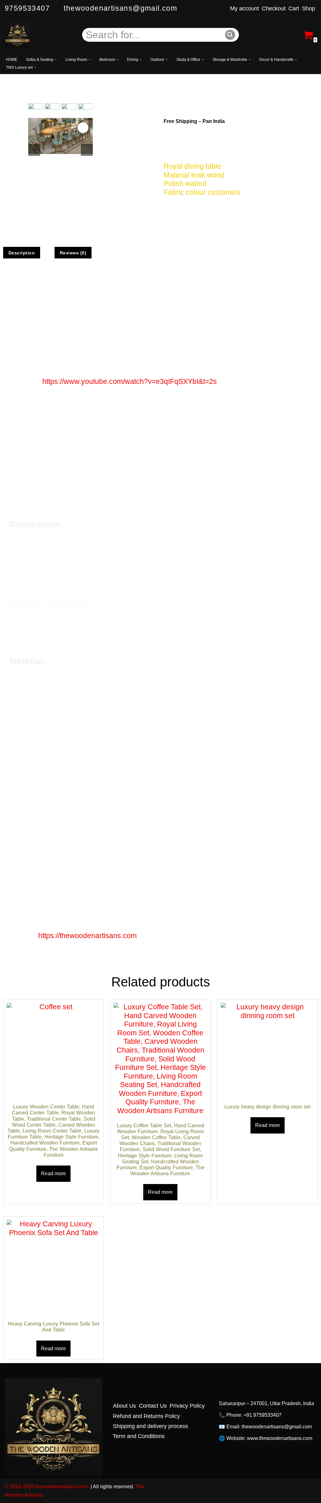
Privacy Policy (187, 1405)
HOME (11, 59)
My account (244, 8)
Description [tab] (21, 252)
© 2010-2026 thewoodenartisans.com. (47, 1486)
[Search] (230, 35)
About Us (124, 1405)
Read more (53, 1173)
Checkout (274, 8)
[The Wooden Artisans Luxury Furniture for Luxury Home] (17, 35)
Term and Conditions (139, 1436)
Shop (308, 8)
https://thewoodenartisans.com (87, 936)
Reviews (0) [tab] (73, 252)
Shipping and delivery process (150, 1426)
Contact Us (153, 1405)
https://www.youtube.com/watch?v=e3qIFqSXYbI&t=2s (129, 381)
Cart (293, 8)
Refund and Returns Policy (146, 1416)
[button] (56, 60)
